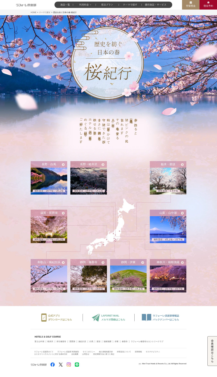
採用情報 (138, 352)
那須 (98, 341)
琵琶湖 (72, 341)
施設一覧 (65, 5)
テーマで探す (130, 5)
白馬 (91, 341)
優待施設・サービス (155, 5)
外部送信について (124, 352)
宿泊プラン (107, 5)
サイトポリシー (89, 352)
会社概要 (74, 354)
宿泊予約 (208, 5)
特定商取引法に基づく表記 (103, 354)
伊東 (117, 341)
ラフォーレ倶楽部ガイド (43, 352)
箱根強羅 (107, 341)
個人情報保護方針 (106, 352)
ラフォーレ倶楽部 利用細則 (68, 352)
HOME (33, 12)
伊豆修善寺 (61, 341)
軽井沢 (50, 341)
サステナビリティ (153, 352)
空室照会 (191, 5)
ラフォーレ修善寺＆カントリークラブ (147, 341)
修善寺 (125, 341)
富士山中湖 (39, 341)
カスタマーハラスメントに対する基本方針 (50, 354)
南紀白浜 (82, 341)
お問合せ (85, 354)
